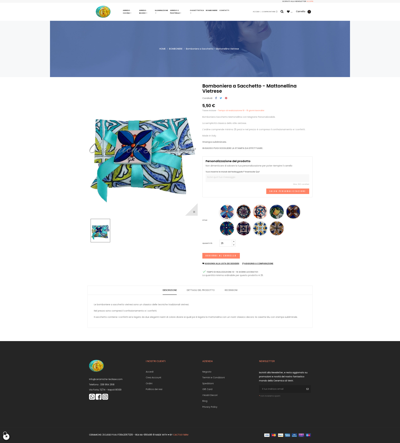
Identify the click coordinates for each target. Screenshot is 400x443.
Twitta (221, 98)
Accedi (149, 371)
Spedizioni (208, 383)
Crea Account (153, 377)
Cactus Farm (180, 434)
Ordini (149, 383)
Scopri (310, 1)
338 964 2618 (107, 384)
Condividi (216, 98)
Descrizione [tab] (170, 290)
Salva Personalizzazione (288, 191)
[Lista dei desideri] (290, 11)
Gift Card (207, 389)
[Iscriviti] (307, 389)
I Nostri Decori (210, 395)
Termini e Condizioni (213, 377)
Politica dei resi (154, 389)
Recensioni (231, 290)
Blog (204, 401)
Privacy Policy (209, 406)
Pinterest (226, 98)
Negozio (206, 371)
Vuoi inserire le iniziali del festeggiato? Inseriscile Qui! (233, 171)
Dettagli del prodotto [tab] (201, 290)
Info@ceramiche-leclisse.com (105, 379)
